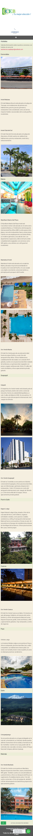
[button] (16, 37)
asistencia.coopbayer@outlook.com (12, 49)
